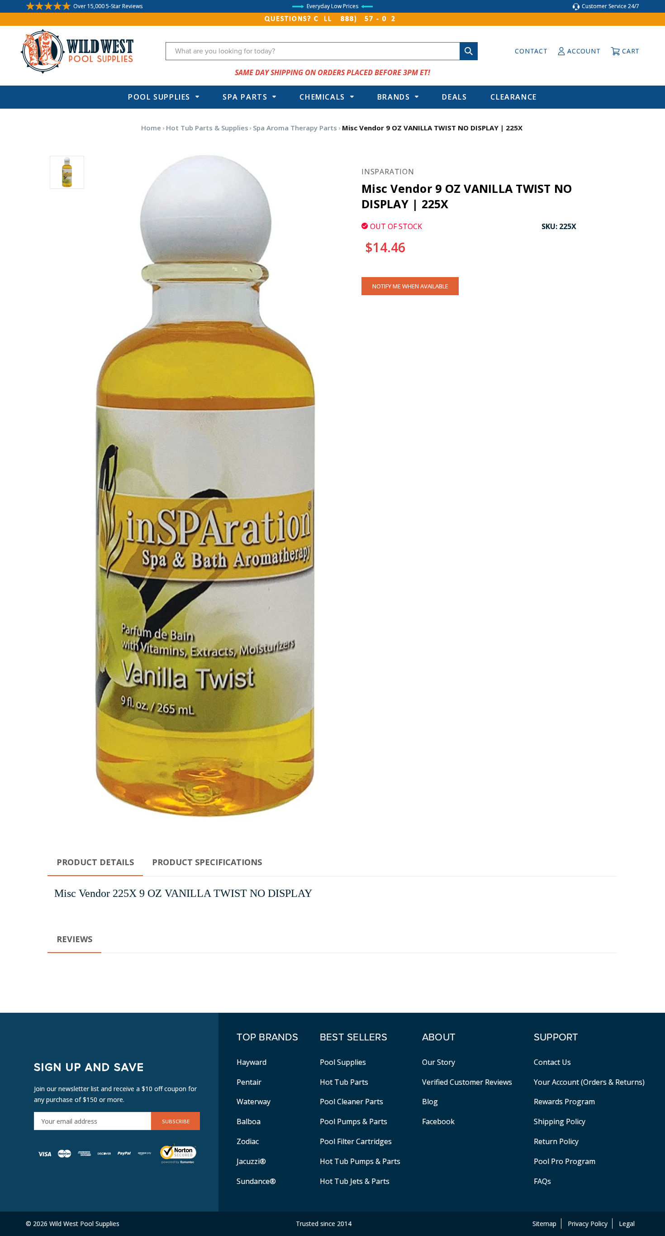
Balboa (249, 1121)
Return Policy (556, 1141)
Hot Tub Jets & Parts (355, 1181)
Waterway (254, 1102)
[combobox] (322, 51)
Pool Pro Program (564, 1161)
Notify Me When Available (410, 286)
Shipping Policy (559, 1121)
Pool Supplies (159, 97)
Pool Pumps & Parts (353, 1121)
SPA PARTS (245, 97)
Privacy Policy (588, 1223)
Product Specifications (207, 862)
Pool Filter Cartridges (356, 1141)
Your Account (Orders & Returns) (589, 1082)
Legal (627, 1223)
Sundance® (256, 1181)
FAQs (542, 1181)
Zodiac (248, 1141)
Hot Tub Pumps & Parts (360, 1161)
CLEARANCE (513, 97)
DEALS (454, 97)
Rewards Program (564, 1102)
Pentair (249, 1082)
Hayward (251, 1062)
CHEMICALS (322, 97)
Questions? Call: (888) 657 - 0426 (332, 19)
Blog (430, 1102)
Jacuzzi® (251, 1161)
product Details (95, 862)
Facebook (438, 1121)
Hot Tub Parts (344, 1082)
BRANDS (393, 97)
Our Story (438, 1062)
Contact (531, 51)
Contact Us (552, 1062)
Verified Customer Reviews (467, 1082)
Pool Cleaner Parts (351, 1102)
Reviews (74, 939)
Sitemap (544, 1223)
